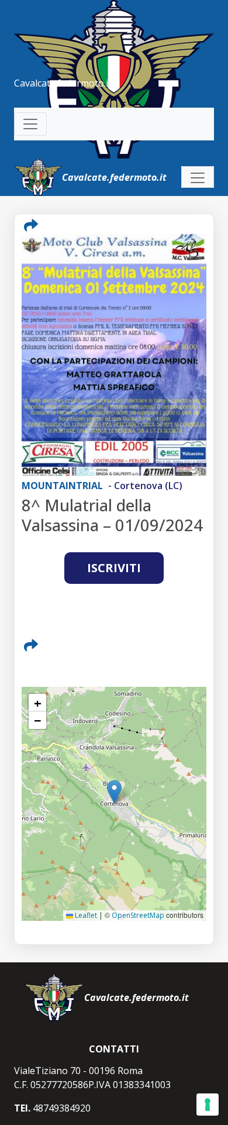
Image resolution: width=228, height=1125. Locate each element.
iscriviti (114, 568)
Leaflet (85, 915)
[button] (114, 792)
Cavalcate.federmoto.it (63, 83)
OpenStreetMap (138, 915)
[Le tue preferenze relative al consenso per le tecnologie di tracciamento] (207, 1104)
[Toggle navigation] (30, 124)
